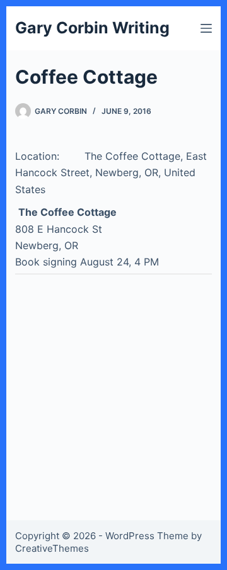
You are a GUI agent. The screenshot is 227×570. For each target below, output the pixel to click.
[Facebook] (43, 285)
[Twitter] (23, 285)
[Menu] (206, 28)
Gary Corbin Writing (92, 27)
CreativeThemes (52, 548)
